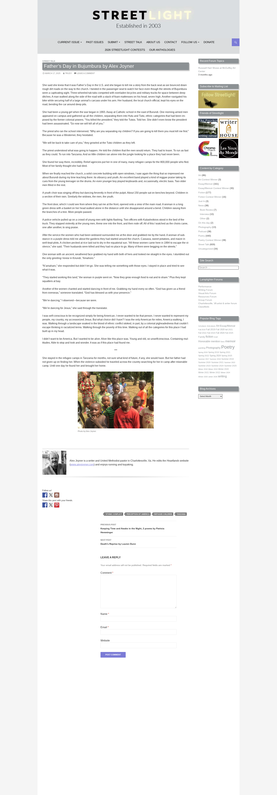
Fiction (201, 192)
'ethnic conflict (113, 514)
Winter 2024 (225, 372)
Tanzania (181, 514)
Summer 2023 (204, 366)
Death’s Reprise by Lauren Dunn (118, 542)
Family (201, 337)
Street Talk (133, 42)
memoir (230, 341)
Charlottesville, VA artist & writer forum (217, 303)
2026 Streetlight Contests (125, 49)
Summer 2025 (230, 366)
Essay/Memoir (205, 184)
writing (222, 376)
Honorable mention (209, 341)
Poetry (201, 235)
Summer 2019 (227, 359)
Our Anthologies (162, 49)
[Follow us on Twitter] (50, 495)
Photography (204, 227)
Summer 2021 (217, 362)
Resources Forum (207, 296)
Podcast (202, 231)
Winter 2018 (203, 369)
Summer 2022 (229, 362)
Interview (204, 214)
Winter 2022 (215, 372)
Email (105, 627)
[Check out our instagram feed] (56, 495)
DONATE (209, 42)
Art (199, 175)
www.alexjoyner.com (82, 464)
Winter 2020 (223, 369)
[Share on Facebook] (44, 505)
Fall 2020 (220, 329)
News (201, 205)
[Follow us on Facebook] (44, 495)
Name (105, 614)
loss (223, 341)
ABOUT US (153, 42)
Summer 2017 (203, 359)
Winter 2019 (213, 369)
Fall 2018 (201, 330)
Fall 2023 (211, 333)
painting (201, 348)
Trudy (68, 73)
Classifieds (203, 306)
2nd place (211, 326)
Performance (204, 286)
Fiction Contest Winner (209, 197)
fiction (209, 336)
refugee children (163, 514)
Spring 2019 (213, 352)
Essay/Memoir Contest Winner (213, 188)
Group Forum (205, 300)
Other (203, 218)
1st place (202, 326)
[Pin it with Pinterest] (56, 505)
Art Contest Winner (208, 179)
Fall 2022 (202, 333)
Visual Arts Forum (207, 293)
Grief (216, 337)
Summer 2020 (204, 362)
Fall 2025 (229, 333)
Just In (201, 201)
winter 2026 (212, 377)
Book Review (206, 210)
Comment (107, 572)
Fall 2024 (220, 333)
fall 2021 (229, 329)
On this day (204, 222)
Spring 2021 (225, 352)
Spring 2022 (203, 356)
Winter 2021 (203, 372)
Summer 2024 (217, 366)
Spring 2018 (203, 352)
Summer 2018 (215, 359)
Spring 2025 (226, 356)
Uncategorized (205, 248)
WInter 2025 (203, 377)
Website (105, 640)
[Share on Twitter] (50, 505)
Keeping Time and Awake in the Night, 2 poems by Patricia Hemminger (132, 529)
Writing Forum (205, 290)
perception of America (138, 514)
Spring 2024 (215, 356)
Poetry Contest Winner (209, 240)
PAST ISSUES (94, 42)
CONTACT (170, 42)
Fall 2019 (210, 329)
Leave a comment (86, 73)
